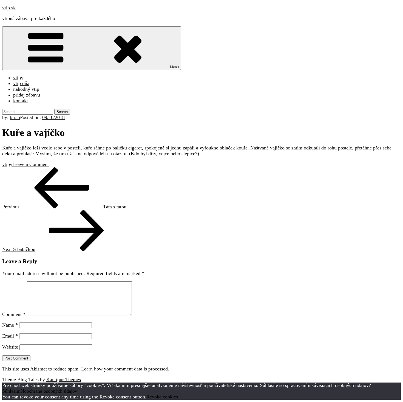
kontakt (20, 100)
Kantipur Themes (63, 379)
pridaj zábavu (26, 95)
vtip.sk (9, 7)
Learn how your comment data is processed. (125, 369)
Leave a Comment (30, 164)
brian (15, 117)
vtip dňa (21, 83)
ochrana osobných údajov (52, 391)
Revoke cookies (162, 397)
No (24, 391)
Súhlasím (11, 391)
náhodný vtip (26, 89)
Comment (13, 314)
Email (10, 336)
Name (10, 325)
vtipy (18, 77)
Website (10, 347)
